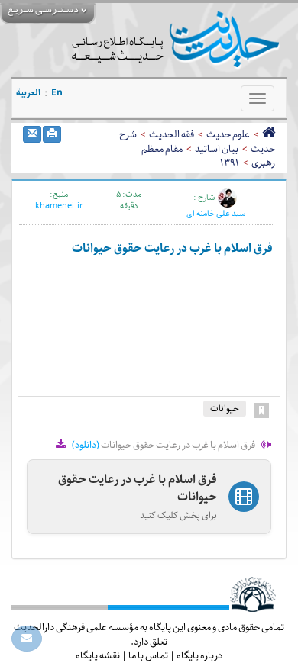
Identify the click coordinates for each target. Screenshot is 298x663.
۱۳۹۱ (229, 162)
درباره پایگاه (199, 655)
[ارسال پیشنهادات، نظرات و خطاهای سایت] (26, 639)
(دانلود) (85, 444)
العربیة (28, 92)
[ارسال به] (32, 134)
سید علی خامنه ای (215, 214)
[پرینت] (52, 134)
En (57, 92)
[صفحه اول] (268, 134)
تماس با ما (148, 655)
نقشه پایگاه (98, 655)
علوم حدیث (228, 134)
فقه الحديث (171, 134)
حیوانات (224, 408)
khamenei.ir (59, 205)
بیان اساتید (216, 148)
